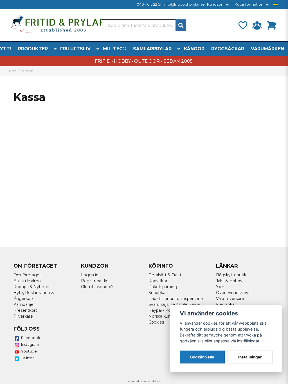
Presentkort (25, 310)
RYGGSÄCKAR (227, 48)
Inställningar (250, 357)
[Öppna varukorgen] (271, 25)
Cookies (156, 322)
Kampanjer (24, 304)
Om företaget (27, 274)
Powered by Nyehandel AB (144, 381)
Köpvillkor (157, 280)
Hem (12, 71)
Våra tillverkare (230, 298)
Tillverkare (23, 316)
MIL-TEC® (114, 48)
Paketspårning (162, 286)
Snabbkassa (160, 292)
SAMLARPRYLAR (152, 48)
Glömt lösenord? (97, 286)
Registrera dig (95, 280)
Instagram (30, 344)
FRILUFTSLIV (75, 48)
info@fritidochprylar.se (184, 4)
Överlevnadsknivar (234, 292)
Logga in (89, 274)
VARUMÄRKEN (267, 48)
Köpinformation (249, 4)
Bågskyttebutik (231, 274)
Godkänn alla (202, 357)
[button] (275, 4)
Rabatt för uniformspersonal (176, 298)
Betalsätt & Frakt (164, 274)
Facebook (30, 337)
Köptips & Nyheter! (32, 286)
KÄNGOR (194, 48)
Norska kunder (162, 316)
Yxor (220, 286)
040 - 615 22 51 (149, 4)
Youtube (29, 351)
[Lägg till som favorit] (242, 25)
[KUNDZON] (257, 25)
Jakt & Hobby (229, 280)
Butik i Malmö (27, 280)
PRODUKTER (33, 48)
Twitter (27, 358)
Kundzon (215, 4)
